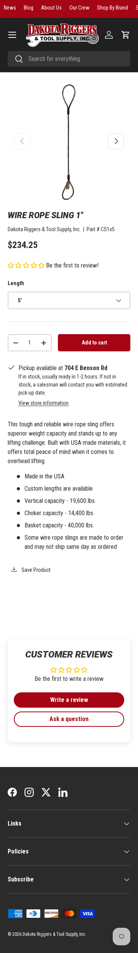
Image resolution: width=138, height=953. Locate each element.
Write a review (69, 699)
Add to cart (94, 342)
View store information (43, 403)
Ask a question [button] (69, 719)
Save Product (35, 570)
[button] (125, 34)
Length (16, 283)
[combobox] (69, 59)
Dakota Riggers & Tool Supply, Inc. (44, 229)
